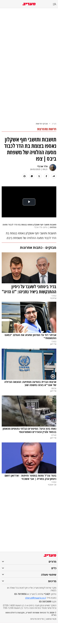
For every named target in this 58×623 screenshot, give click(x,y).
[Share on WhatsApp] (31, 176)
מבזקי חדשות (42, 123)
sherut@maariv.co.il (35, 597)
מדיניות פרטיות (37, 618)
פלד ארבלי (42, 166)
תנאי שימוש (51, 618)
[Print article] (24, 176)
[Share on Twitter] (39, 176)
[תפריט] (55, 4)
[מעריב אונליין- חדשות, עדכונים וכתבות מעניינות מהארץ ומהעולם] (29, 4)
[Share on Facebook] (46, 176)
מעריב (54, 123)
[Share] (53, 176)
